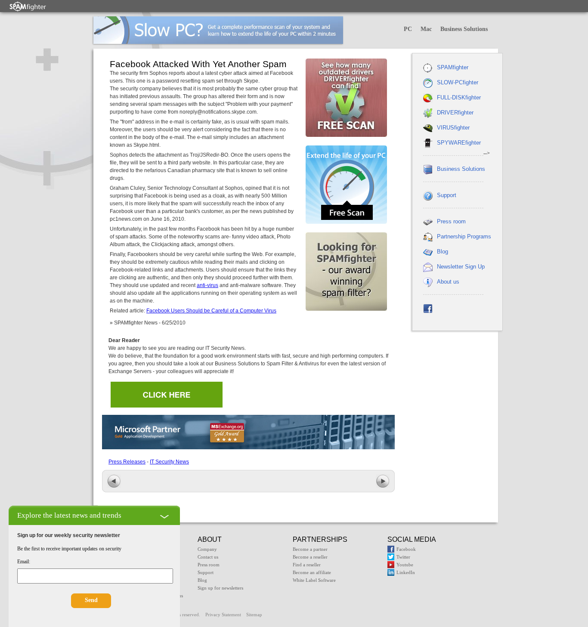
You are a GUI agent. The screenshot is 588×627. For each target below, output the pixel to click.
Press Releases (126, 462)
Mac (426, 29)
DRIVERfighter (455, 112)
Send (91, 600)
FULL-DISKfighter (459, 97)
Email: (23, 562)
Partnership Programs (464, 236)
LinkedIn (405, 572)
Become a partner (310, 549)
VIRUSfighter (453, 127)
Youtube (404, 564)
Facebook (406, 549)
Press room (451, 221)
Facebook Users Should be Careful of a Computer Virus (211, 311)
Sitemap (254, 614)
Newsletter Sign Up (461, 266)
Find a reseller (307, 564)
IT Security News (169, 462)
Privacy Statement (223, 614)
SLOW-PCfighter (457, 82)
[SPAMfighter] (28, 6)
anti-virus (207, 285)
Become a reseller (310, 556)
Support (446, 195)
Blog (442, 251)
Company (207, 549)
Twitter (403, 556)
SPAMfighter (452, 67)
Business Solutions (464, 29)
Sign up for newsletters (220, 587)
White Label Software (314, 580)
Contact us (208, 556)
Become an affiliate (312, 572)
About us (448, 281)
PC (408, 29)
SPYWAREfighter (459, 142)
